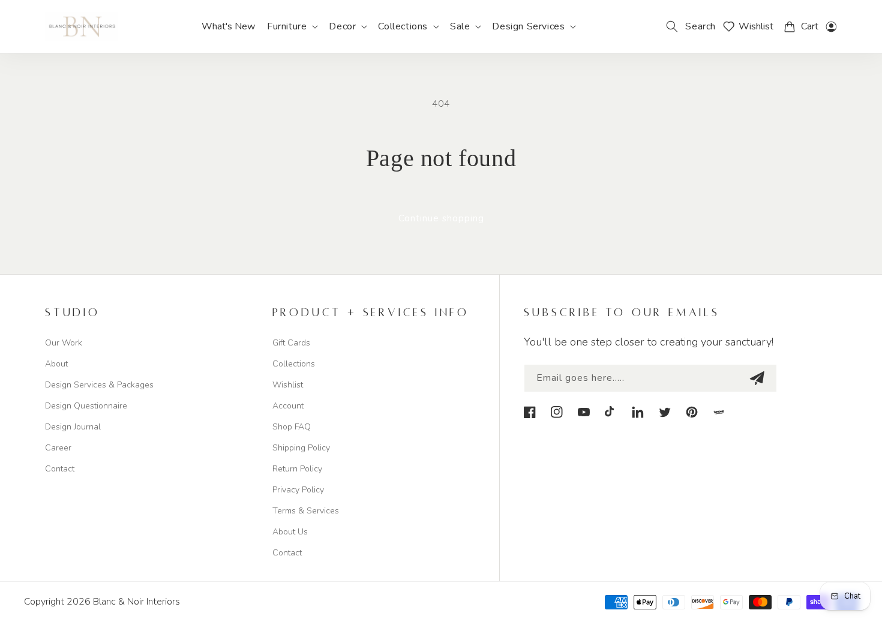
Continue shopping (441, 218)
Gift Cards (291, 342)
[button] (292, 26)
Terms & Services (305, 510)
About (56, 363)
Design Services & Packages (99, 384)
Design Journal (73, 426)
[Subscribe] (756, 378)
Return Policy (297, 468)
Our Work (63, 342)
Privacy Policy (298, 489)
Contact (59, 468)
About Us (290, 531)
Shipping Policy (301, 447)
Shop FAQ (291, 426)
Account (288, 405)
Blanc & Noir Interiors (136, 601)
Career (58, 447)
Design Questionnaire (86, 405)
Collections (293, 363)
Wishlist (287, 384)
